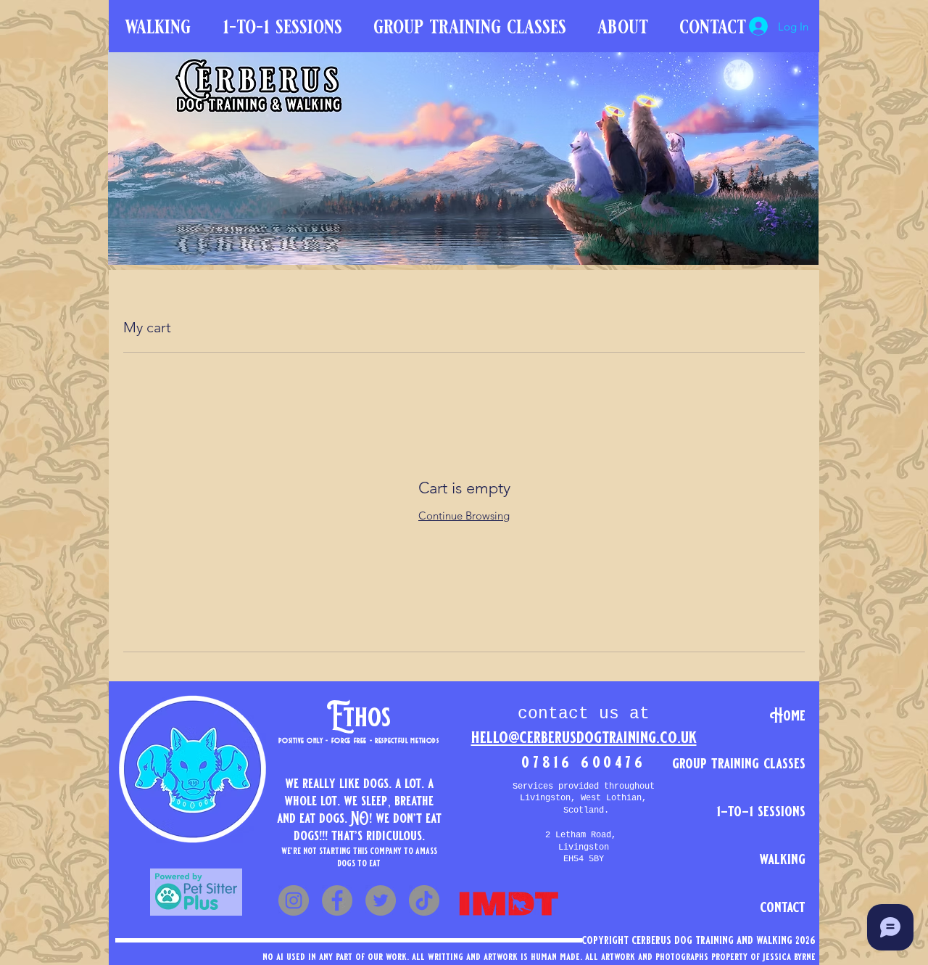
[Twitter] (380, 900)
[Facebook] (337, 900)
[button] (622, 27)
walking (782, 859)
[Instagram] (293, 900)
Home (787, 715)
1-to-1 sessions (771, 811)
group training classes (771, 763)
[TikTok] (424, 900)
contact (782, 907)
